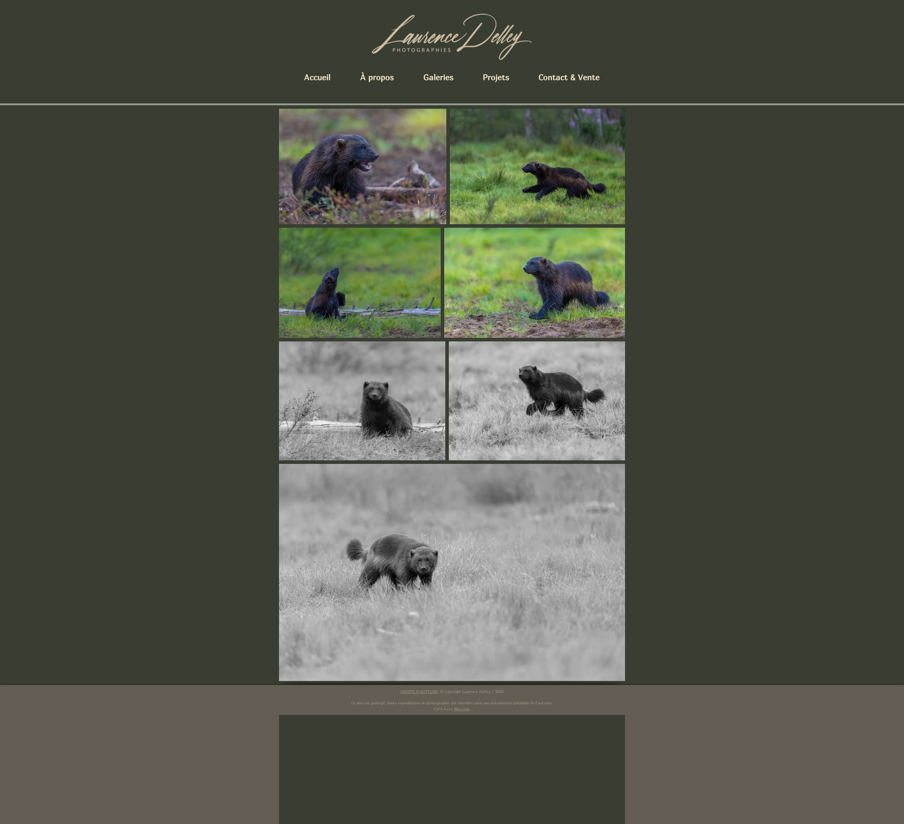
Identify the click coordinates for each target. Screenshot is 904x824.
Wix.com (462, 708)
